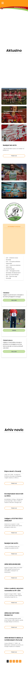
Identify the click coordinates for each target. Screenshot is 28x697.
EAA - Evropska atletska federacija (13, 262)
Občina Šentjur (10, 269)
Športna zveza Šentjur (12, 274)
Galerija (14, 330)
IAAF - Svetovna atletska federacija (13, 266)
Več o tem (14, 300)
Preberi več (14, 98)
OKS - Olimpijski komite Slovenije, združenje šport (13, 272)
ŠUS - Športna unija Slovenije (11, 277)
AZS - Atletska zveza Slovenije (12, 259)
